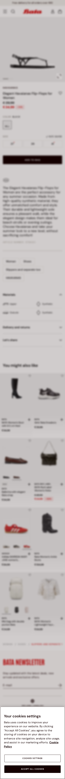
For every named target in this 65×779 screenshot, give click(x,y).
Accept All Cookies (32, 769)
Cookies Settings (32, 758)
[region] (32, 742)
